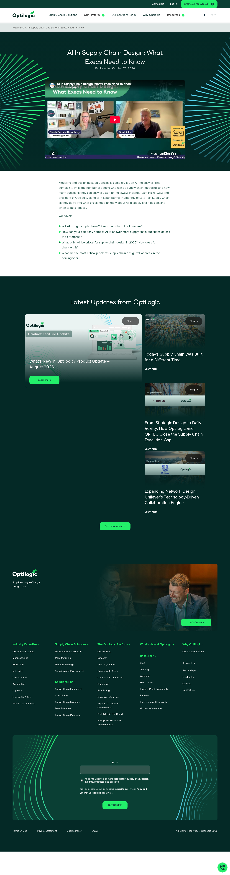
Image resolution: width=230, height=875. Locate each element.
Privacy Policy (135, 789)
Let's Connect (196, 622)
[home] (24, 15)
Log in (173, 4)
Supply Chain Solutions (63, 15)
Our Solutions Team (124, 15)
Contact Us (158, 4)
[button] (94, 15)
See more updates (115, 526)
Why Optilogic (151, 15)
